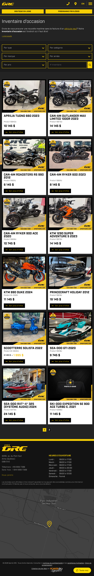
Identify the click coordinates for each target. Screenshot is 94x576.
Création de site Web (39, 569)
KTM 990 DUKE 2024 (18, 292)
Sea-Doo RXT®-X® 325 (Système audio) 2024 (20, 405)
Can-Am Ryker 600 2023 (68, 175)
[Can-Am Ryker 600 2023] (70, 154)
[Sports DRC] (8, 3)
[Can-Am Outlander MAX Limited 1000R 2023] (70, 96)
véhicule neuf (70, 29)
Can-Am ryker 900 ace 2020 (21, 235)
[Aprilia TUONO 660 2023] (24, 96)
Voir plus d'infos (16, 132)
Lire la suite (7, 36)
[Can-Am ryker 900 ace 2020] (24, 213)
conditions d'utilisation (76, 563)
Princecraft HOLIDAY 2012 (69, 292)
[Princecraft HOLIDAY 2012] (70, 272)
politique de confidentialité (53, 563)
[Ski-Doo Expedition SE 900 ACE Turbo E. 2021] (70, 384)
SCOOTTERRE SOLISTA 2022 (23, 348)
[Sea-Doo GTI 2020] (70, 328)
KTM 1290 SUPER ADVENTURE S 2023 (63, 235)
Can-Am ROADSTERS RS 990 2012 (24, 176)
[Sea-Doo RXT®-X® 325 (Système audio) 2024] (24, 384)
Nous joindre (7, 475)
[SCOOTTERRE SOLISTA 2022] (24, 328)
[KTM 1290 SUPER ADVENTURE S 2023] (70, 213)
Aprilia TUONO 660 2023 (21, 116)
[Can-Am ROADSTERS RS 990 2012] (24, 154)
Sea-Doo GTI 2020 (63, 348)
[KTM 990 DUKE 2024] (24, 272)
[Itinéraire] (75, 3)
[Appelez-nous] (68, 3)
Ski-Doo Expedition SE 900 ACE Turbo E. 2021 (69, 405)
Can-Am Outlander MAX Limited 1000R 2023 (68, 117)
